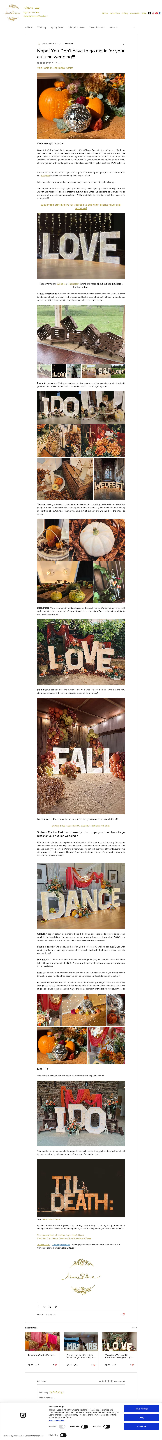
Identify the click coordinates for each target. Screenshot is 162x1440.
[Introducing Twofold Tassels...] (42, 1341)
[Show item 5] (103, 371)
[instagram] (153, 13)
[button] (134, 27)
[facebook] (160, 13)
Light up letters (57, 27)
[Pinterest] (156, 13)
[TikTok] (149, 13)
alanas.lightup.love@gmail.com (35, 16)
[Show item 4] (89, 371)
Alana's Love (31, 8)
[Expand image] (81, 334)
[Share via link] (56, 1307)
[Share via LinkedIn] (50, 1307)
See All (134, 1327)
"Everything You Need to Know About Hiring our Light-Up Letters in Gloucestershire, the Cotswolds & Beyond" (119, 1356)
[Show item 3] (74, 371)
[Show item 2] (59, 371)
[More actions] (123, 43)
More (112, 27)
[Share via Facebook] (38, 1307)
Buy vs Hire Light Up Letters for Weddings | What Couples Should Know (80, 1356)
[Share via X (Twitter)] (44, 1307)
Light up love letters (76, 27)
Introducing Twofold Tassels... (41, 1355)
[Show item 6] (118, 371)
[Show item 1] (44, 371)
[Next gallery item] (122, 334)
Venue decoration (97, 27)
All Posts (29, 27)
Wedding (41, 27)
